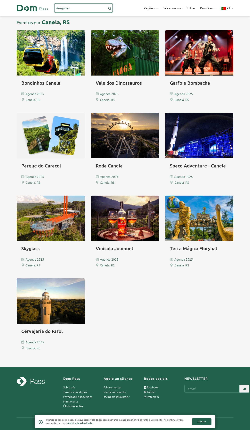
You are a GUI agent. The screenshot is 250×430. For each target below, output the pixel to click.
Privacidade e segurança (77, 397)
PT (228, 8)
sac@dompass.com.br (116, 397)
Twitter (150, 392)
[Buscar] (109, 8)
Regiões (150, 8)
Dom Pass (207, 8)
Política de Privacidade (80, 423)
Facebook (152, 387)
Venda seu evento (115, 392)
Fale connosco (172, 8)
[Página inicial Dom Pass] (32, 7)
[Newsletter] (244, 389)
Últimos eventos (73, 406)
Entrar (191, 8)
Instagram (152, 397)
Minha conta (70, 401)
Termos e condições (75, 392)
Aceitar (202, 421)
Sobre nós (69, 387)
